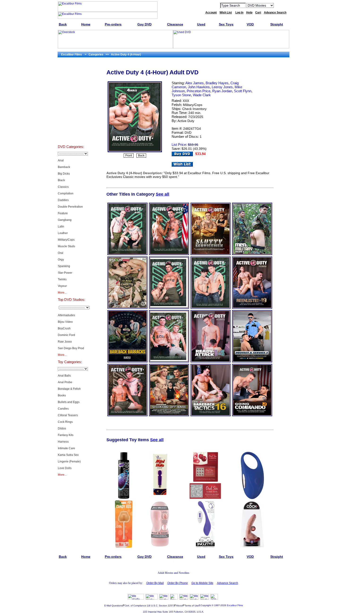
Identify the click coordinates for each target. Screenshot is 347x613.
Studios (71, 86)
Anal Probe (65, 382)
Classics (63, 187)
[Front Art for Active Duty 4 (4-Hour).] (134, 151)
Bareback (64, 167)
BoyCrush (64, 328)
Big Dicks (64, 173)
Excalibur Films (235, 605)
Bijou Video (65, 321)
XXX (186, 101)
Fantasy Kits (65, 435)
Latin (61, 226)
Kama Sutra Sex (68, 455)
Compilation (65, 193)
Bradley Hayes (217, 83)
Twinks (62, 279)
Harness (63, 441)
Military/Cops (66, 239)
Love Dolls (65, 468)
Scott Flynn (242, 91)
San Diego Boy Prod (71, 348)
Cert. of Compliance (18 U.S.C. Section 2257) (149, 605)
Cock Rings (65, 422)
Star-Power (65, 272)
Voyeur (62, 286)
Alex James (194, 83)
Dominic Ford (66, 335)
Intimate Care (66, 448)
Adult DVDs (70, 74)
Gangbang (65, 220)
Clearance (71, 109)
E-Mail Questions (113, 605)
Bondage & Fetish (69, 388)
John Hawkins (199, 87)
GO (280, 5)
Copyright (206, 605)
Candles (63, 408)
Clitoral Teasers (68, 415)
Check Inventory (194, 109)
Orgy (61, 259)
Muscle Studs (66, 246)
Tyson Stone (181, 95)
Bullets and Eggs (69, 402)
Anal (61, 160)
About (179, 605)
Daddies (63, 200)
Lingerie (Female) (69, 461)
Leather (63, 233)
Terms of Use (192, 605)
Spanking (64, 266)
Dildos (62, 428)
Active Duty (186, 121)
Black (61, 180)
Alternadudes (66, 315)
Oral (60, 253)
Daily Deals (70, 97)
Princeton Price (198, 91)
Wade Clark (202, 95)
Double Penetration (70, 206)
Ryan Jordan (222, 91)
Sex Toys (71, 133)
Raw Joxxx (65, 341)
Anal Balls (64, 375)
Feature (63, 213)
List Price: (179, 145)
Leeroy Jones (222, 87)
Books (62, 395)
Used (71, 121)
